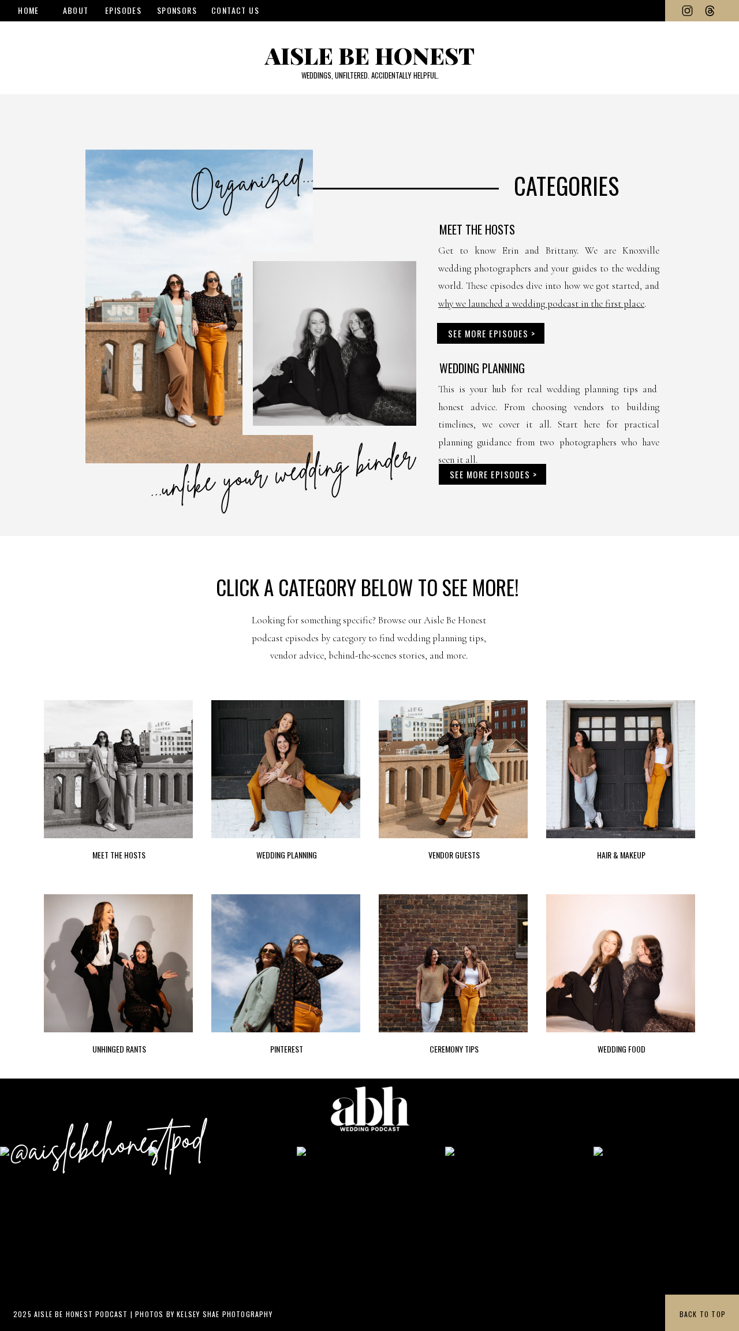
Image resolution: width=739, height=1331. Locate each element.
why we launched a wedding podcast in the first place (541, 304)
